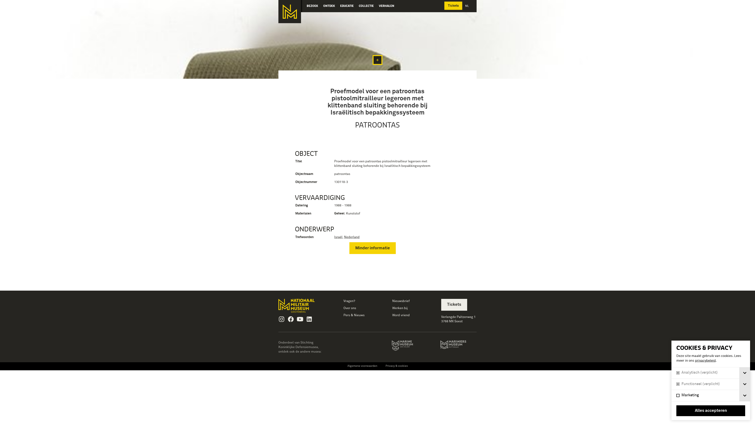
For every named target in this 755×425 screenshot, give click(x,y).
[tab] (744, 373)
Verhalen (386, 6)
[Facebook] (291, 319)
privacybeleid (705, 360)
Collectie (366, 6)
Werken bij (400, 308)
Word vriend (401, 315)
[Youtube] (300, 319)
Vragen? (349, 301)
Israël (338, 237)
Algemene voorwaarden (362, 366)
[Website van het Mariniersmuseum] (458, 346)
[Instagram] (281, 319)
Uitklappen (377, 60)
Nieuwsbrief (401, 301)
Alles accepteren (711, 411)
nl (467, 5)
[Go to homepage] (302, 307)
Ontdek (329, 6)
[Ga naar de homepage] (289, 11)
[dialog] (710, 380)
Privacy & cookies (397, 366)
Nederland (352, 237)
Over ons (349, 308)
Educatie (347, 6)
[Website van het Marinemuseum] (408, 346)
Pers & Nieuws (354, 315)
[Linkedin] (309, 319)
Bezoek (312, 6)
